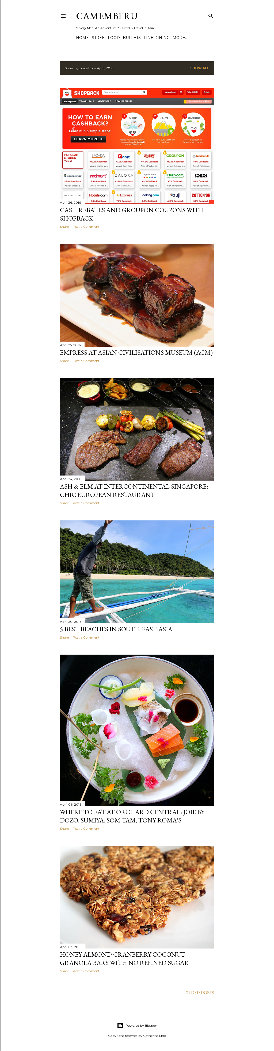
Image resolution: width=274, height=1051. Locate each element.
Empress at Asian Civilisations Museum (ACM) (136, 352)
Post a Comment (86, 227)
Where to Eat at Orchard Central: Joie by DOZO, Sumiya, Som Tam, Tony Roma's (132, 816)
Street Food (106, 37)
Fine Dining (157, 37)
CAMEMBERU (107, 16)
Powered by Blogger (141, 1025)
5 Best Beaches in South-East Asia (116, 629)
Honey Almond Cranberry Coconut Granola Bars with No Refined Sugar (124, 958)
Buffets (132, 37)
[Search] (211, 15)
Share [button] (64, 227)
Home (82, 37)
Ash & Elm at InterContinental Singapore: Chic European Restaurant (134, 490)
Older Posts (199, 992)
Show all (199, 68)
